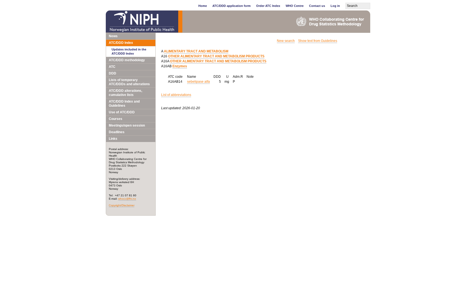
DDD (112, 73)
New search (286, 41)
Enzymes (179, 66)
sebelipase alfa (198, 82)
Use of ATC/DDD (122, 112)
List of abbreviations (176, 95)
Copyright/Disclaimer (121, 205)
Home (202, 5)
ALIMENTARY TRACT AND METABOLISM (196, 51)
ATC (112, 67)
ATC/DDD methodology (127, 60)
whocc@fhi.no (127, 198)
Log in (335, 5)
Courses (115, 119)
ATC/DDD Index (121, 43)
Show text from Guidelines (317, 41)
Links (113, 139)
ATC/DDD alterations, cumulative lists (125, 93)
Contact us (317, 5)
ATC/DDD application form (231, 5)
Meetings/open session (127, 125)
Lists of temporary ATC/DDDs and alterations (129, 82)
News (113, 36)
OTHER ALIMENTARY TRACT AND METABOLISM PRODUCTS (216, 56)
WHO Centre (295, 5)
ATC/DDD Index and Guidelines (124, 104)
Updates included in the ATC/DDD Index (129, 51)
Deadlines (117, 132)
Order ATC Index (268, 5)
